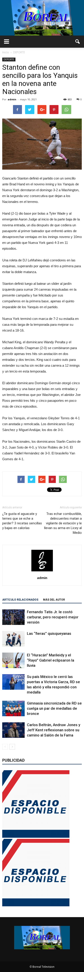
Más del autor (54, 599)
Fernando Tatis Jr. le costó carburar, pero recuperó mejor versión (52, 617)
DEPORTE (9, 59)
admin (12, 99)
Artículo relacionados (20, 599)
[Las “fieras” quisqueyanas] (13, 639)
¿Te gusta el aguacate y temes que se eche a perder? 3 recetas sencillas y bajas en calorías (22, 521)
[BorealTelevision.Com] (42, 18)
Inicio (5, 52)
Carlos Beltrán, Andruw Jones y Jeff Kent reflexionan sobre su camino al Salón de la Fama (53, 730)
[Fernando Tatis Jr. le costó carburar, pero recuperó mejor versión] (13, 617)
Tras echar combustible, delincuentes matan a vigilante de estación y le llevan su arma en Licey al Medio (63, 523)
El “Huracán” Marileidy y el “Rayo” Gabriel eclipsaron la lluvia (50, 660)
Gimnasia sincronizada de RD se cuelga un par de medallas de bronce (54, 708)
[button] (77, 42)
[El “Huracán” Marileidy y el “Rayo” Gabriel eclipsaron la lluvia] (13, 660)
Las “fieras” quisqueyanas (49, 633)
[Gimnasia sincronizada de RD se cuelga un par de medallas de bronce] (13, 708)
